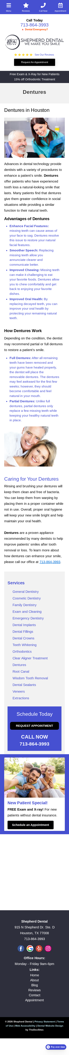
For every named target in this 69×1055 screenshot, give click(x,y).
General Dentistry (26, 591)
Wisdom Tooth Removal (30, 678)
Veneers (19, 691)
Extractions (21, 698)
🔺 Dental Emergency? (34, 29)
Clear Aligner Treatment (30, 658)
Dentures (19, 665)
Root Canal (21, 671)
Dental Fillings (23, 631)
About (34, 980)
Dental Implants (24, 625)
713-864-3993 (34, 24)
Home (34, 975)
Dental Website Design (50, 1025)
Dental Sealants (24, 685)
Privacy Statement (44, 1021)
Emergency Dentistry (28, 618)
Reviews (34, 990)
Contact (34, 995)
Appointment (34, 1000)
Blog (34, 985)
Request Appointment (34, 725)
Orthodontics (22, 651)
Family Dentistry (25, 605)
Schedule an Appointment (30, 825)
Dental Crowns (23, 638)
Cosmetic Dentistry (27, 598)
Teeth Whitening (25, 645)
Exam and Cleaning (27, 611)
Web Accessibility (25, 1025)
